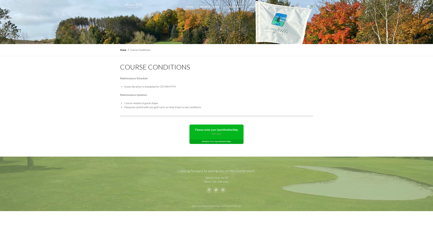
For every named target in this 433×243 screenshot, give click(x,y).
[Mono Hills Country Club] (133, 4)
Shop (297, 6)
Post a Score (259, 6)
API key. (216, 134)
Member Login (209, 6)
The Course (234, 6)
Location (281, 6)
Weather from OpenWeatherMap (216, 141)
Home (189, 6)
